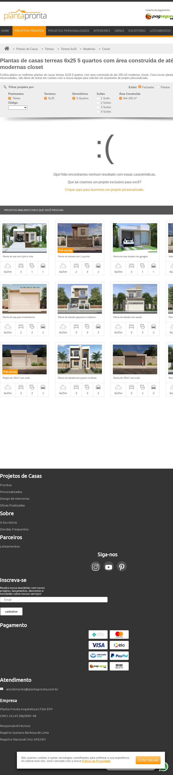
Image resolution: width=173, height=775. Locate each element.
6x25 (50, 98)
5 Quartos (82, 98)
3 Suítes (105, 107)
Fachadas (147, 87)
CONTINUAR (148, 760)
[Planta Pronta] (23, 18)
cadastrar (11, 611)
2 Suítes (105, 102)
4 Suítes (105, 111)
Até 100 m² (130, 98)
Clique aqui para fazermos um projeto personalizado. (104, 189)
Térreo (16, 98)
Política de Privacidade (96, 761)
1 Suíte (105, 98)
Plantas (165, 87)
